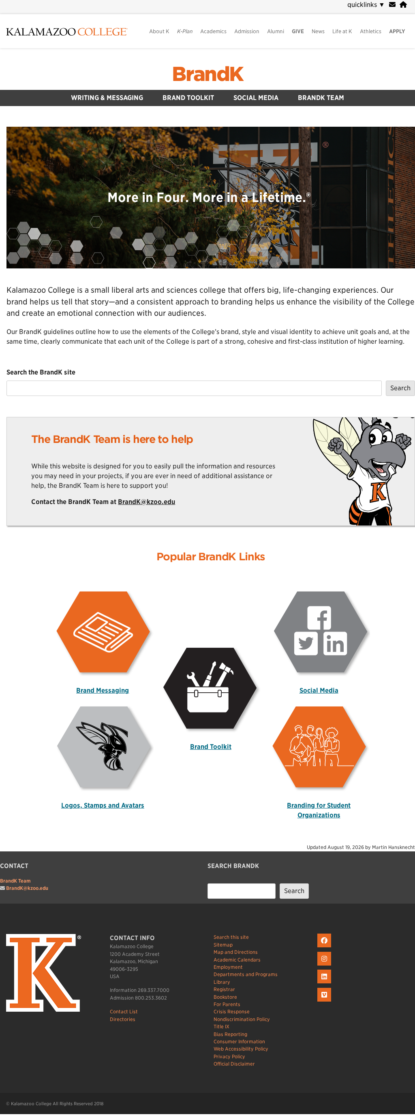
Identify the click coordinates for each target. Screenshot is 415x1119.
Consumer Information (239, 1041)
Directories (122, 1019)
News (318, 31)
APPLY (397, 31)
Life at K (342, 31)
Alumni (275, 31)
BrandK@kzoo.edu (146, 502)
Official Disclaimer (234, 1064)
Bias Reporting (230, 1034)
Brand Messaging (102, 690)
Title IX (221, 1026)
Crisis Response (232, 1011)
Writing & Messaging (107, 98)
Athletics (370, 31)
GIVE (298, 31)
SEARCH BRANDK (233, 866)
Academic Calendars (237, 960)
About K (159, 31)
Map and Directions (236, 952)
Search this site (231, 937)
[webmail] (392, 5)
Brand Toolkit (188, 98)
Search (400, 388)
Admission (246, 31)
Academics (213, 31)
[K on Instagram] (325, 966)
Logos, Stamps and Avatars (102, 805)
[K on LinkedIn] (325, 984)
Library (222, 982)
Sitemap (223, 945)
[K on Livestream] (325, 1002)
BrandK (207, 74)
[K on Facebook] (325, 948)
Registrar (224, 989)
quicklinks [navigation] (366, 5)
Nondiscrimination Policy (242, 1019)
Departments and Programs (246, 974)
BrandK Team (321, 98)
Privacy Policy (229, 1056)
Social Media (255, 98)
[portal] (403, 5)
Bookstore (225, 997)
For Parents (227, 1004)
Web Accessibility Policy (241, 1049)
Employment (228, 967)
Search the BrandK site (40, 372)
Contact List (124, 1011)
